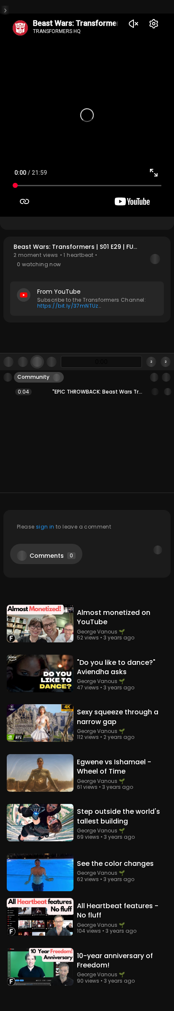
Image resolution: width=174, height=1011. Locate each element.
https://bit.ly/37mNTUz (67, 305)
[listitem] (87, 392)
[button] (87, 279)
